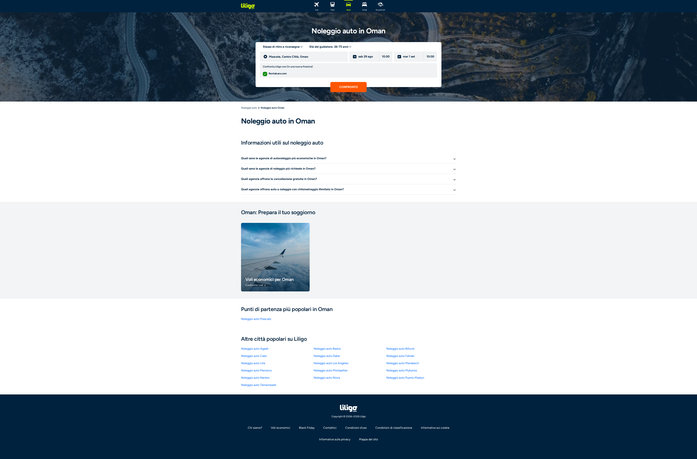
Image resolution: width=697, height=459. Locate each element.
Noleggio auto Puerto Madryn (405, 377)
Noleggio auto (249, 107)
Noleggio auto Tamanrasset (258, 385)
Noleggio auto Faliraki (400, 356)
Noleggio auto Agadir (254, 348)
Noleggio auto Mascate (256, 319)
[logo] (248, 6)
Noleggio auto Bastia (327, 348)
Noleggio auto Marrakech (402, 363)
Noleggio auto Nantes (255, 377)
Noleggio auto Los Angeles (331, 363)
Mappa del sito (368, 439)
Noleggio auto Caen (254, 356)
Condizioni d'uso (356, 427)
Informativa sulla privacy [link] (334, 439)
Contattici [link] (330, 427)
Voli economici (280, 427)
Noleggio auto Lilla (253, 363)
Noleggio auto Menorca (256, 370)
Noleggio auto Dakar (327, 356)
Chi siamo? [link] (255, 427)
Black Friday (307, 427)
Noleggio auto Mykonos (401, 370)
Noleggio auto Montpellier (331, 370)
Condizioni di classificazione (393, 427)
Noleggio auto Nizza (327, 377)
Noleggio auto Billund (400, 348)
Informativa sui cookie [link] (435, 427)
